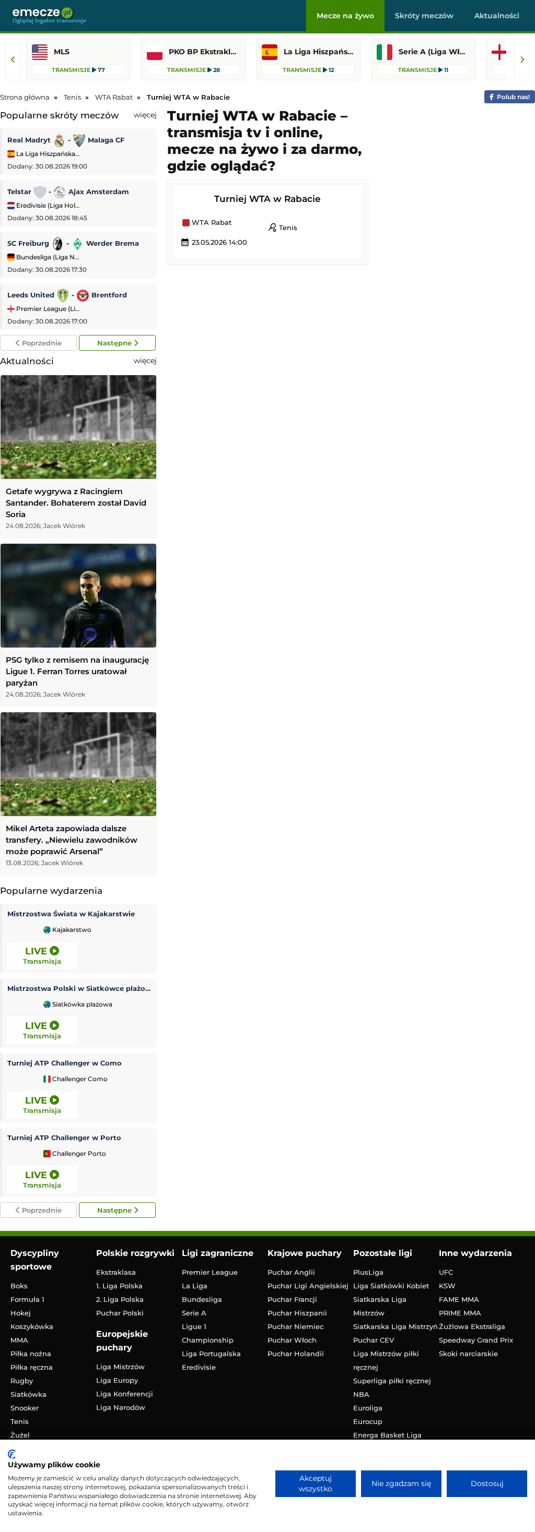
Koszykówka (31, 1326)
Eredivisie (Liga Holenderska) (47, 205)
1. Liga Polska (119, 1286)
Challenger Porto (78, 1153)
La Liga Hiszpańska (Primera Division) (47, 154)
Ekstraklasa (116, 1272)
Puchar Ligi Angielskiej (308, 1286)
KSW (447, 1286)
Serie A (194, 1313)
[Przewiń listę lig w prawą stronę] (522, 59)
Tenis (282, 227)
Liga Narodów (120, 1407)
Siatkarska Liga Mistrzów (379, 1306)
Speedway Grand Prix (476, 1340)
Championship (208, 1340)
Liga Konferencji (124, 1394)
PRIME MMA (460, 1313)
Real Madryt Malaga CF (65, 140)
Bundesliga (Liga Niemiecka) (47, 257)
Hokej (20, 1313)
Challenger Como (79, 1079)
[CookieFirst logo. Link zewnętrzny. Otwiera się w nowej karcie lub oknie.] (12, 1454)
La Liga (194, 1286)
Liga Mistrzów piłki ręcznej (386, 1360)
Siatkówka (28, 1394)
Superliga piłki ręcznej (392, 1381)
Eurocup (367, 1421)
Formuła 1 (27, 1299)
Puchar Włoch (292, 1340)
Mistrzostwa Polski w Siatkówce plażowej (79, 988)
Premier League (210, 1272)
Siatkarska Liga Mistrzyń (395, 1326)
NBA (361, 1394)
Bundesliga (202, 1299)
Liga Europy (117, 1380)
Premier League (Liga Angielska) (47, 309)
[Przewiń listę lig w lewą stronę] (13, 59)
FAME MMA (459, 1299)
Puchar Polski (120, 1313)
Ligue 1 (194, 1326)
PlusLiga (368, 1272)
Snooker (24, 1408)
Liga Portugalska (211, 1353)
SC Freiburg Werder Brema (73, 243)
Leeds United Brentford (67, 295)
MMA (19, 1340)
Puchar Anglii (291, 1272)
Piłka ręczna (31, 1367)
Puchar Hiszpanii (297, 1313)
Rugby (21, 1381)
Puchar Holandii (296, 1353)
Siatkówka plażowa (81, 1004)
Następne (115, 343)
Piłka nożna (30, 1353)
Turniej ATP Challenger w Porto (64, 1137)
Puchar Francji (292, 1299)
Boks (19, 1286)
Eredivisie (199, 1367)
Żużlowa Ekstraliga (472, 1326)
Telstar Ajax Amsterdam (68, 191)
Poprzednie (41, 343)
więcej (145, 115)
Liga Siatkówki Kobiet (391, 1286)
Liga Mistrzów (120, 1366)
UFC (446, 1272)
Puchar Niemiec (295, 1326)
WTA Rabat (210, 222)
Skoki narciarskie (468, 1353)
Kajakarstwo (71, 929)
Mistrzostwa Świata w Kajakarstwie (71, 913)
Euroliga (367, 1408)
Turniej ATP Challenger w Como (64, 1063)
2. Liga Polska (120, 1299)
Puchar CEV (373, 1340)
